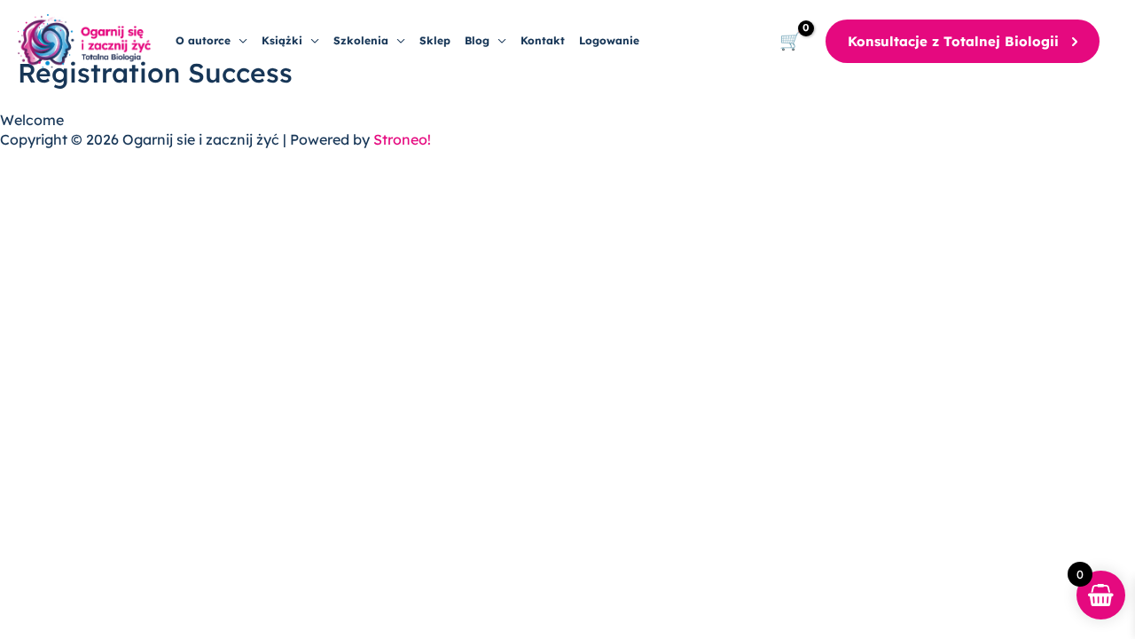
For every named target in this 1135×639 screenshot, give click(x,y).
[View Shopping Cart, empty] (790, 41)
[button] (239, 41)
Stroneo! (402, 139)
